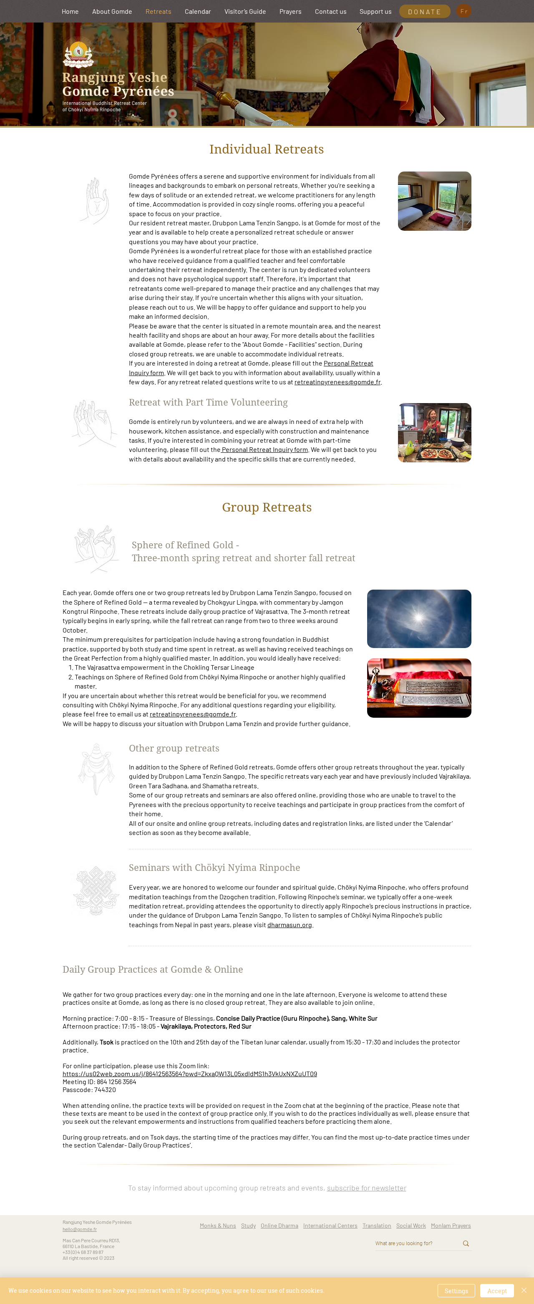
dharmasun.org (289, 924)
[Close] (524, 1290)
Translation (377, 1225)
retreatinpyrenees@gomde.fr (337, 382)
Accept (497, 1291)
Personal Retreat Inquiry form (264, 449)
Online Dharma (279, 1225)
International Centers (330, 1225)
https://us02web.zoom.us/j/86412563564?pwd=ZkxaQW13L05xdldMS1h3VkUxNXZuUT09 (190, 1073)
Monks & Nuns (218, 1225)
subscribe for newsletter (366, 1187)
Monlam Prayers (451, 1225)
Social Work (411, 1225)
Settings (456, 1291)
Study (248, 1225)
